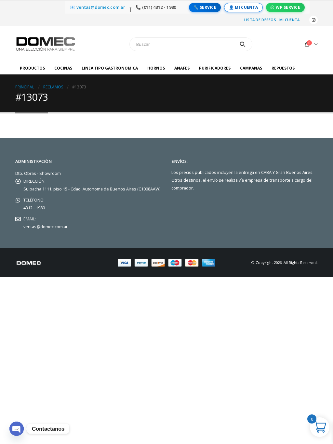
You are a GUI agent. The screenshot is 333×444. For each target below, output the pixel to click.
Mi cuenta (289, 19)
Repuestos (283, 68)
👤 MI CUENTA (243, 7)
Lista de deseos (260, 19)
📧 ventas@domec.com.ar (97, 7)
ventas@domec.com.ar (45, 226)
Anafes (182, 68)
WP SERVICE (288, 7)
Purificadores (215, 68)
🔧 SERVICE (204, 7)
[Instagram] (313, 20)
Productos (32, 68)
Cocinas (63, 68)
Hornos (156, 68)
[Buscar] (242, 44)
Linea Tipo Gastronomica (110, 68)
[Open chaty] (16, 429)
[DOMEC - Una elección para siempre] (46, 44)
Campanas (251, 68)
